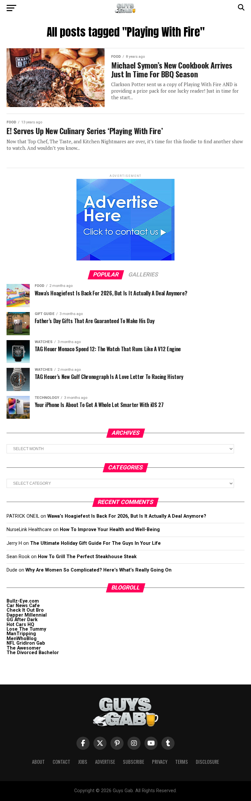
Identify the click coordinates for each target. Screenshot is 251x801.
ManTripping (21, 633)
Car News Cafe (23, 605)
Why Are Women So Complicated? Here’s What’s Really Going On (98, 570)
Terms (181, 761)
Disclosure (207, 761)
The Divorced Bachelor (33, 652)
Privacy (159, 761)
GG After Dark (22, 619)
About (38, 761)
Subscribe (133, 761)
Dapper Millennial (27, 615)
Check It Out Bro (25, 610)
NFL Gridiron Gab (26, 643)
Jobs (82, 761)
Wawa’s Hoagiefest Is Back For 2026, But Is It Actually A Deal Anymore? (126, 516)
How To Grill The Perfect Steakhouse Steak (87, 556)
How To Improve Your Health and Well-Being (110, 529)
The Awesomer (24, 648)
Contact (61, 761)
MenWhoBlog (22, 638)
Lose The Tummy (26, 629)
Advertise (105, 761)
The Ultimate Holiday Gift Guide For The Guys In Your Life (95, 543)
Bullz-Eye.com (23, 601)
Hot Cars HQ (20, 624)
